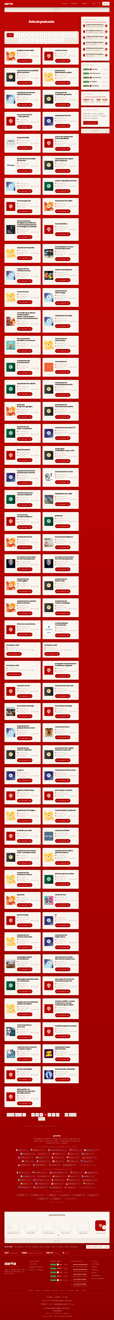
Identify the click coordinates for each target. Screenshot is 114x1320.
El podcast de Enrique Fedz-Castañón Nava (26, 851)
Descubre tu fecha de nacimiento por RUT (64, 980)
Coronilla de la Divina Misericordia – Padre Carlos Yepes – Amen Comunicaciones (27, 316)
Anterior (18, 1115)
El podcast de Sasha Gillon (23, 580)
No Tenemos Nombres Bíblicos (24, 516)
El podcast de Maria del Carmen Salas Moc (65, 958)
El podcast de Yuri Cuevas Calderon (25, 494)
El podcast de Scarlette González (63, 93)
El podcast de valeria (26, 383)
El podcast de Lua (24, 537)
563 (57, 1115)
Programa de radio (25, 50)
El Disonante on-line (64, 471)
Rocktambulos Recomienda (61, 624)
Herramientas (96, 1275)
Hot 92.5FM (93, 82)
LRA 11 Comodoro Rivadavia (96, 73)
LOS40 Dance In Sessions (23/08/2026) (95, 48)
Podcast (58, 515)
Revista (94, 1272)
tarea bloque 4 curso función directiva (64, 247)
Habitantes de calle (63, 493)
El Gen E (20, 770)
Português (46, 1290)
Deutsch (62, 1290)
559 (41, 1115)
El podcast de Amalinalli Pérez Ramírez (27, 71)
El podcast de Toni (63, 115)
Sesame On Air (23, 685)
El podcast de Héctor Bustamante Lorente (26, 471)
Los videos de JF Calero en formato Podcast (26, 558)
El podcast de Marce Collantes (24, 749)
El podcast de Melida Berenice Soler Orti (64, 749)
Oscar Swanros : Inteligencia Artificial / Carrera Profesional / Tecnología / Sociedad (26, 224)
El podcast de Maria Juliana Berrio (63, 383)
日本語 (77, 1290)
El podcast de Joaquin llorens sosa (26, 727)
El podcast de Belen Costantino (24, 427)
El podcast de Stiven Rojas (61, 292)
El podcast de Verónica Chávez (24, 873)
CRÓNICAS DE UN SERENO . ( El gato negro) (27, 1048)
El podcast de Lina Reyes (65, 770)
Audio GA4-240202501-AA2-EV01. (65, 449)
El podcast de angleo (26, 810)
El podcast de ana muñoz (61, 339)
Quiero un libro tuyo (25, 790)
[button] (104, 1227)
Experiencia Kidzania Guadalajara (81, 1264)
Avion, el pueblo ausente (66, 180)
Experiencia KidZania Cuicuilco (81, 1269)
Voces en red (22, 291)
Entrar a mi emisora (36, 1270)
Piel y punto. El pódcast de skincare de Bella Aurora (26, 1091)
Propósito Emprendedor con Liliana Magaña (65, 664)
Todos (10, 35)
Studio (64, 4)
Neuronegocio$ (24, 200)
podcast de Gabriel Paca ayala (63, 71)
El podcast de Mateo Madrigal (62, 602)
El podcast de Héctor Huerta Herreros (26, 93)
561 (49, 1115)
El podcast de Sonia (63, 315)
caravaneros (61, 361)
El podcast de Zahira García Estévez (64, 851)
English (38, 1290)
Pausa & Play (23, 915)
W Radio (95, 69)
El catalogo (95, 1264)
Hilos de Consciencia (26, 624)
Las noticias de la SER (79, 1274)
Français (55, 1290)
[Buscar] (99, 3)
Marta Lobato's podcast (65, 810)
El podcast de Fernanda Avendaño (64, 405)
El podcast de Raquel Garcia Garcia (64, 159)
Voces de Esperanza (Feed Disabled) (64, 137)
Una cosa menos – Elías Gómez (24, 115)
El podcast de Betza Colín (61, 580)
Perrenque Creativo (63, 790)
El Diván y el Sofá (24, 830)
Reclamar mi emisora (36, 1267)
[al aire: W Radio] (91, 69)
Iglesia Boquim (23, 449)
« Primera (10, 1115)
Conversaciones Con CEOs (24, 1026)
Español (31, 1290)
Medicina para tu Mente (66, 1026)
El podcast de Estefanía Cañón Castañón (27, 1003)
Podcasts (74, 4)
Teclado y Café (12, 645)
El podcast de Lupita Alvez (61, 936)
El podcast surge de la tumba (62, 1048)
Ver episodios (23, 61)
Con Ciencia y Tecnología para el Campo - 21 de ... (95, 54)
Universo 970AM (62, 830)
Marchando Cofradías (65, 1069)
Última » (41, 1119)
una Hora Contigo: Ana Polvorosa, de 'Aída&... (95, 42)
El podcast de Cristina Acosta (24, 270)
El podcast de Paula (25, 247)
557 (33, 1115)
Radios (84, 4)
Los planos (33, 1264)
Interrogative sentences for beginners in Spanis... (95, 30)
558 (37, 1115)
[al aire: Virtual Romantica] (91, 78)
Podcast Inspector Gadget (24, 405)
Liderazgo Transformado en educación (27, 980)
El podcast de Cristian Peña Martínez (26, 602)
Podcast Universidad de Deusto (26, 159)
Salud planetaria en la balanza (24, 958)
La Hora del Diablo (24, 1069)
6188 (66, 1115)
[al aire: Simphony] (91, 86)
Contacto (94, 1267)
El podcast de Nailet (63, 200)
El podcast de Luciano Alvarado (24, 936)
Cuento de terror (62, 727)
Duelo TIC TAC (60, 894)
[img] (57, 1300)
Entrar (106, 3)
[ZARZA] (10, 4)
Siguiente (72, 1115)
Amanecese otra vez (64, 685)
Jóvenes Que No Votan (64, 873)
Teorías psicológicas (64, 537)
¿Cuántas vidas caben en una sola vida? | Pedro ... (95, 25)
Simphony (95, 86)
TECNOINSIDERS (61, 223)
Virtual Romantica (97, 77)
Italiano (70, 1290)
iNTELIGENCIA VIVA (60, 1304)
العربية (83, 1290)
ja (56, 915)
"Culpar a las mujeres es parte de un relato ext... (95, 36)
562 (53, 1115)
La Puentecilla (23, 137)
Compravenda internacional (23, 361)
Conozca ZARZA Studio (98, 1247)
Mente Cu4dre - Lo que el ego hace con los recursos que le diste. (65, 1003)
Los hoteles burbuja (25, 706)
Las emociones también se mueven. (26, 339)
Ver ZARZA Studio (90, 123)
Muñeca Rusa (61, 50)
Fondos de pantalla (98, 1278)
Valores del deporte (63, 269)
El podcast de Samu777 (65, 427)
